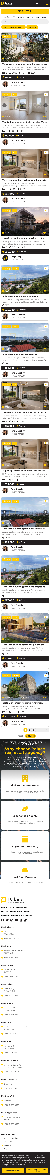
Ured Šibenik (7, 927)
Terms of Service (11, 1138)
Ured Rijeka (7, 1003)
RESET (20, 736)
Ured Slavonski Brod (11, 1060)
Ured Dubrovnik (9, 1079)
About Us (8, 1145)
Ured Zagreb (7, 965)
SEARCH (31, 736)
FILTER (27, 11)
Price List (8, 1142)
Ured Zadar (6, 1022)
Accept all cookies (13, 1171)
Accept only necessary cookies (37, 1171)
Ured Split (6, 946)
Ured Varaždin (8, 1096)
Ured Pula (6, 1041)
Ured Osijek (7, 984)
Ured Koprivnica (9, 1113)
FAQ (6, 1149)
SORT (5, 22)
